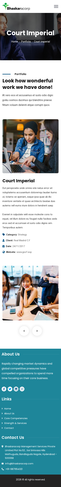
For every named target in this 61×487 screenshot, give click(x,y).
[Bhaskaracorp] (16, 6)
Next (37, 331)
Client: (9, 240)
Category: (11, 234)
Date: (9, 246)
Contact (9, 428)
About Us (9, 413)
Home (14, 41)
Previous (24, 331)
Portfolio (26, 41)
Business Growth (20, 309)
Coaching (13, 313)
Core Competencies (15, 418)
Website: (11, 252)
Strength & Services (15, 423)
